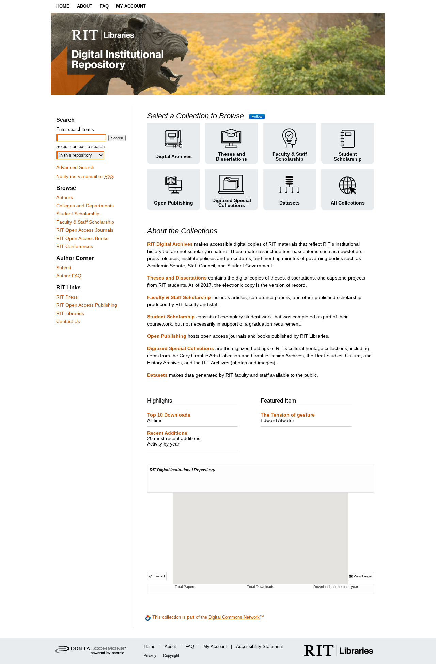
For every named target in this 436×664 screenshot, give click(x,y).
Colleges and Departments (85, 205)
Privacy (150, 655)
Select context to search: (81, 146)
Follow (257, 116)
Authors (64, 197)
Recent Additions (173, 435)
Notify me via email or (85, 176)
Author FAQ (68, 275)
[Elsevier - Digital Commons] (92, 651)
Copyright (171, 655)
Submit (63, 267)
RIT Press (67, 297)
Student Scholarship (77, 213)
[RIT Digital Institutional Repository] (218, 54)
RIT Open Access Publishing (86, 305)
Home (149, 646)
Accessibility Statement (259, 646)
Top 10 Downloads (168, 417)
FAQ (189, 646)
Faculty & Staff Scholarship (85, 222)
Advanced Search (75, 167)
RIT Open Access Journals (84, 230)
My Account (215, 646)
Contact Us (68, 321)
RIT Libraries (70, 313)
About (170, 646)
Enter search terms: (75, 129)
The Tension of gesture (288, 417)
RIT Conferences (74, 246)
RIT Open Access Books (82, 238)
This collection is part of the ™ (207, 617)
